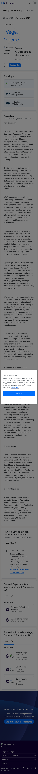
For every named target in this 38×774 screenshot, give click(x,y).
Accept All (19, 393)
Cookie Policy (15, 387)
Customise (19, 399)
